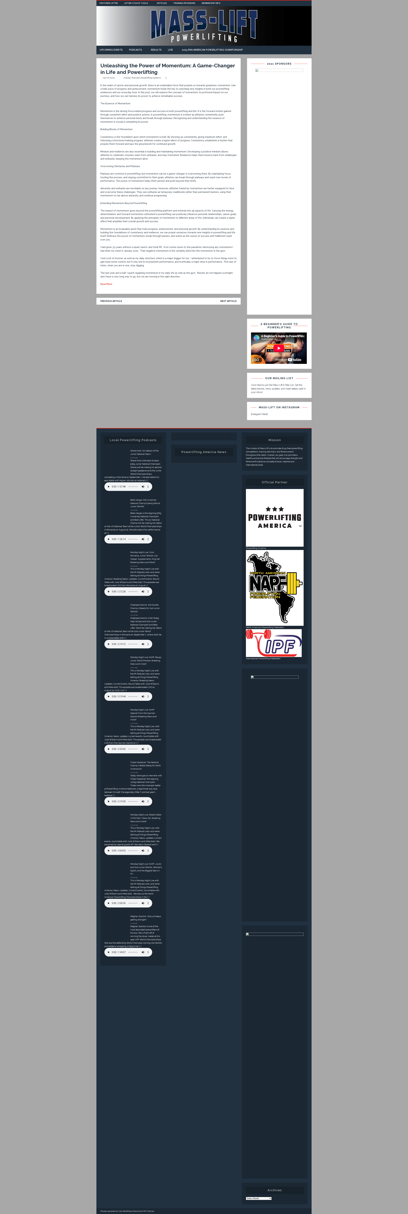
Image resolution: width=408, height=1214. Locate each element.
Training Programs (184, 3)
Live (170, 50)
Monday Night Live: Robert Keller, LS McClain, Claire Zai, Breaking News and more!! (146, 818)
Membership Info (211, 3)
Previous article (111, 301)
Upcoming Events (111, 50)
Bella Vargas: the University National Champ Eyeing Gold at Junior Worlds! (145, 503)
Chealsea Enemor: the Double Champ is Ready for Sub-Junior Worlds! (145, 608)
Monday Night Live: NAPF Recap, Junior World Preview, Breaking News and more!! (146, 660)
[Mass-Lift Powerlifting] (204, 44)
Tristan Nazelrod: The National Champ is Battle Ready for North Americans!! (145, 765)
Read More (106, 284)
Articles (162, 3)
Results (156, 50)
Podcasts (135, 50)
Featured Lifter (109, 3)
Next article (228, 301)
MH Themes (148, 1211)
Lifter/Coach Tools (136, 3)
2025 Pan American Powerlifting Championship (212, 50)
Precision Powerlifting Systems (146, 78)
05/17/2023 (109, 78)
